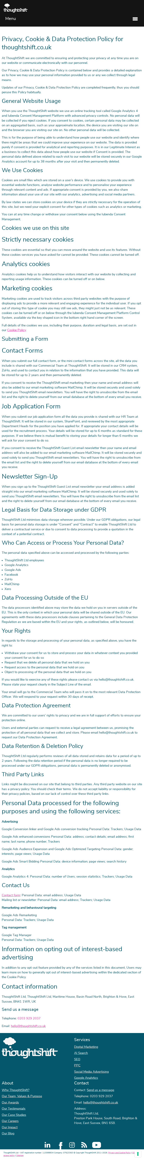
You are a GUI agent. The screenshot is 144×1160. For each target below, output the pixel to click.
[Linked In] (47, 1145)
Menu (10, 19)
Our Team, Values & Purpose (22, 1096)
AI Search (81, 1053)
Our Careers (10, 1121)
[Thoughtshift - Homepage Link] (72, 8)
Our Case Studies (14, 1115)
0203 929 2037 (29, 1018)
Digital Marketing (86, 1047)
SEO (77, 1059)
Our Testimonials (13, 1108)
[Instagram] (72, 1145)
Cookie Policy (16, 330)
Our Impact (10, 1127)
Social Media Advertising (91, 1071)
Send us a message (100, 1090)
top (139, 580)
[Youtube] (96, 1145)
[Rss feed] (84, 1145)
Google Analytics (86, 1078)
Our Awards (10, 1102)
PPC (77, 1065)
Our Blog (8, 1133)
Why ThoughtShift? (15, 1090)
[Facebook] (59, 1145)
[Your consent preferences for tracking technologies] (138, 1154)
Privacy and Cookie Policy (119, 1153)
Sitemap (20, 1156)
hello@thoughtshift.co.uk (28, 1026)
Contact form (11, 895)
